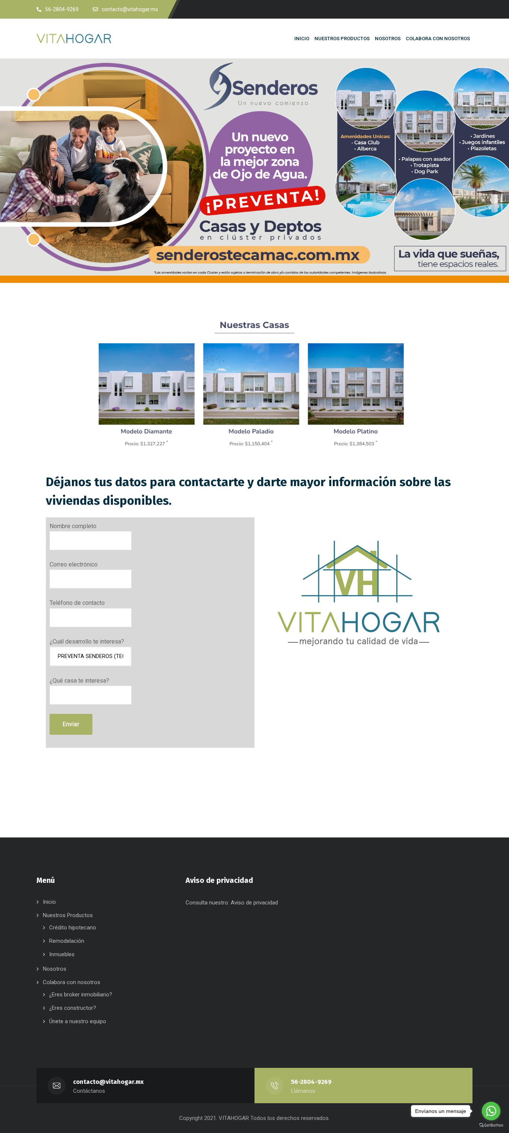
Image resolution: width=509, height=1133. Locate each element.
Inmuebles (62, 954)
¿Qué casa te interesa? (79, 680)
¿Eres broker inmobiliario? (80, 994)
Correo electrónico (74, 564)
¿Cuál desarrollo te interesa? (87, 641)
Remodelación (66, 941)
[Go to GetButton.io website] (491, 1125)
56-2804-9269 (62, 9)
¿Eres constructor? (72, 1008)
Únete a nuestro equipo (77, 1021)
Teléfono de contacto (77, 602)
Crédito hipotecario (72, 927)
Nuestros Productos (68, 915)
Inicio (49, 902)
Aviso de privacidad (254, 902)
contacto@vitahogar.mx (108, 1081)
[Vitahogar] (79, 38)
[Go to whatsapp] (491, 1111)
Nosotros (54, 969)
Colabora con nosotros (71, 982)
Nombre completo (73, 526)
